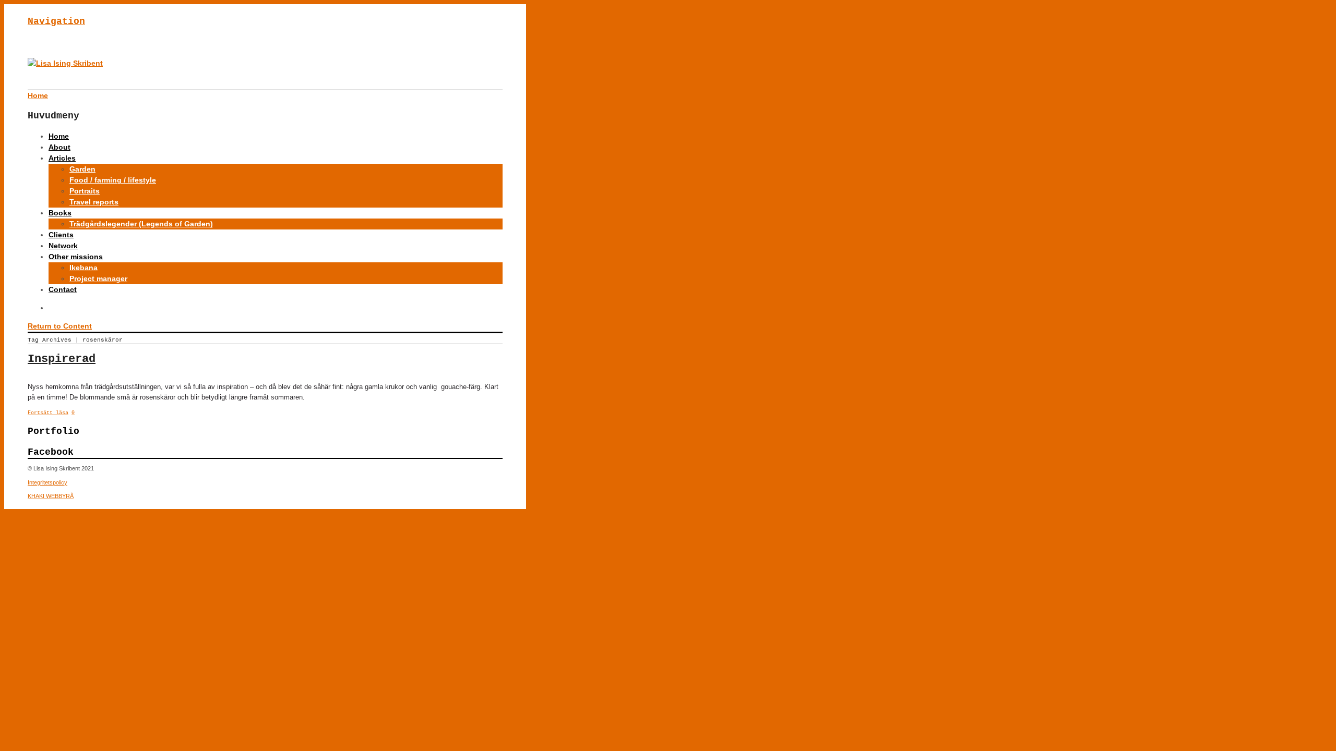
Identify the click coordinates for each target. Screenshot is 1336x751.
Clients (61, 235)
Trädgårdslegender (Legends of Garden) (141, 224)
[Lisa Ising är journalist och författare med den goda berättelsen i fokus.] (65, 63)
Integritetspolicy (47, 482)
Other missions (76, 256)
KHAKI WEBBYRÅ (51, 496)
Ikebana (83, 267)
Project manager (98, 278)
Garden (82, 169)
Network (63, 245)
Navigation (56, 21)
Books (60, 213)
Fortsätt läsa (48, 413)
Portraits (84, 191)
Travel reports (93, 202)
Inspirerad (62, 359)
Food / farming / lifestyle (112, 180)
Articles (62, 158)
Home (59, 136)
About (59, 147)
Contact (63, 289)
